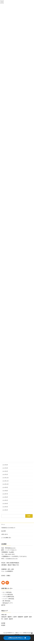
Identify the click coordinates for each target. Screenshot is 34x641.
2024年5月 (5, 500)
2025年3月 (5, 468)
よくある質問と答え (6, 537)
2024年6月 (5, 497)
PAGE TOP (31, 619)
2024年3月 (5, 506)
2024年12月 (5, 477)
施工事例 (3, 531)
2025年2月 (5, 471)
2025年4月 (5, 464)
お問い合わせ (4, 534)
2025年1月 (5, 474)
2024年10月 (5, 484)
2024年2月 (5, 510)
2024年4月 (5, 503)
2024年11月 (5, 481)
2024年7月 (5, 494)
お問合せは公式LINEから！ (16, 638)
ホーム (3, 524)
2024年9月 (5, 487)
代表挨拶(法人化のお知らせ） (8, 527)
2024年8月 (5, 490)
